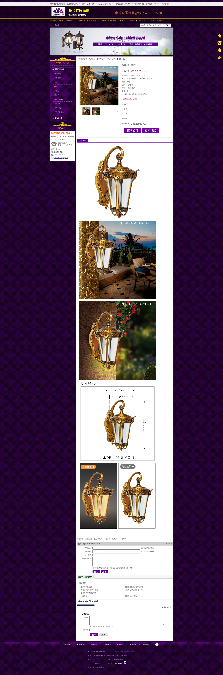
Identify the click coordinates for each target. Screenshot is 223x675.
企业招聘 (120, 644)
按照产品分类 (59, 69)
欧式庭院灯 (70, 21)
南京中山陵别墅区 (131, 596)
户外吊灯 (57, 104)
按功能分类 (58, 118)
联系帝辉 (151, 21)
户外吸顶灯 (58, 108)
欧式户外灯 (81, 644)
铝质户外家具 (59, 112)
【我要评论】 (93, 601)
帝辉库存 (161, 21)
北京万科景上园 (86, 587)
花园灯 (56, 95)
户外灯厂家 (122, 539)
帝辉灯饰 (80, 539)
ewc (126, 593)
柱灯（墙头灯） (59, 99)
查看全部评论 (166, 607)
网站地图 (133, 644)
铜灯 (61, 21)
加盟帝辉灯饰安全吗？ (88, 593)
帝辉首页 (53, 21)
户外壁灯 (92, 21)
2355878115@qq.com (61, 158)
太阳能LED (81, 21)
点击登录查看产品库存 (130, 99)
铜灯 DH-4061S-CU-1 (119, 59)
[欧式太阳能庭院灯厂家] (111, 55)
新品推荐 (102, 21)
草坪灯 (56, 82)
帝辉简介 (112, 21)
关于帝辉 (67, 644)
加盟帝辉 (94, 644)
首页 (85, 59)
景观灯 (56, 91)
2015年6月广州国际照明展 (134, 590)
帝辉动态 (141, 21)
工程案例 (121, 21)
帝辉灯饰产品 (63, 63)
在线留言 (108, 644)
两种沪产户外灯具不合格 (89, 590)
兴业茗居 (84, 596)
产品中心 (92, 59)
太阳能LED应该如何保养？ (134, 587)
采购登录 (166, 4)
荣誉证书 (131, 21)
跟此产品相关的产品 (86, 577)
